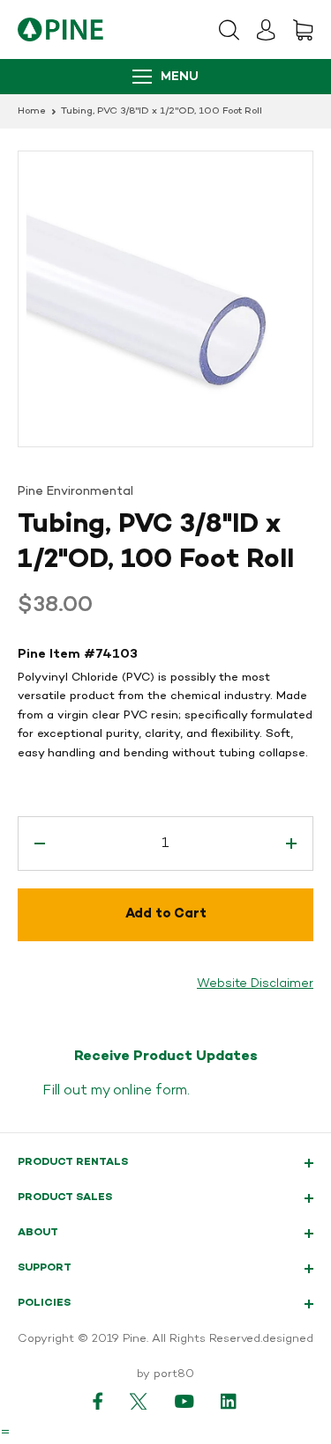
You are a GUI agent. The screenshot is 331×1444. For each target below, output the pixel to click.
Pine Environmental (75, 491)
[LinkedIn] (229, 1401)
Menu (180, 77)
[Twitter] (139, 1401)
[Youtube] (184, 1401)
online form (150, 1091)
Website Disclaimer (255, 984)
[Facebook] (98, 1401)
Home (32, 111)
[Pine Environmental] (60, 29)
